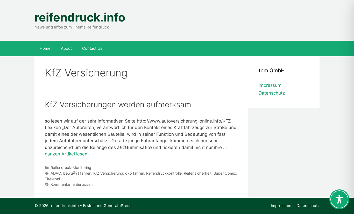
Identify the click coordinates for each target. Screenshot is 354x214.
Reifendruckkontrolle (164, 173)
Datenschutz (272, 93)
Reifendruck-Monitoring (71, 167)
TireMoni (52, 179)
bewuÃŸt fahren (77, 173)
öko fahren (134, 173)
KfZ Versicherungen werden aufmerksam (118, 104)
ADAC (56, 173)
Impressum (270, 85)
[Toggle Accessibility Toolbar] (339, 199)
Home (45, 48)
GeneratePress (117, 205)
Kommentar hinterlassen (72, 184)
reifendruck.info (79, 17)
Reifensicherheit (197, 173)
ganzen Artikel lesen (66, 153)
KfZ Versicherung (108, 173)
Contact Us (92, 48)
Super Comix (225, 173)
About (66, 48)
